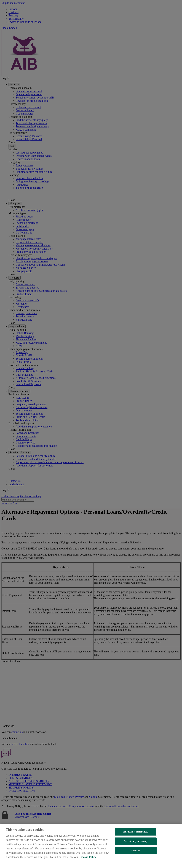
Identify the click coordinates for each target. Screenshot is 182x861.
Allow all (135, 850)
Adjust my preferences (135, 831)
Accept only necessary (136, 841)
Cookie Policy (88, 857)
